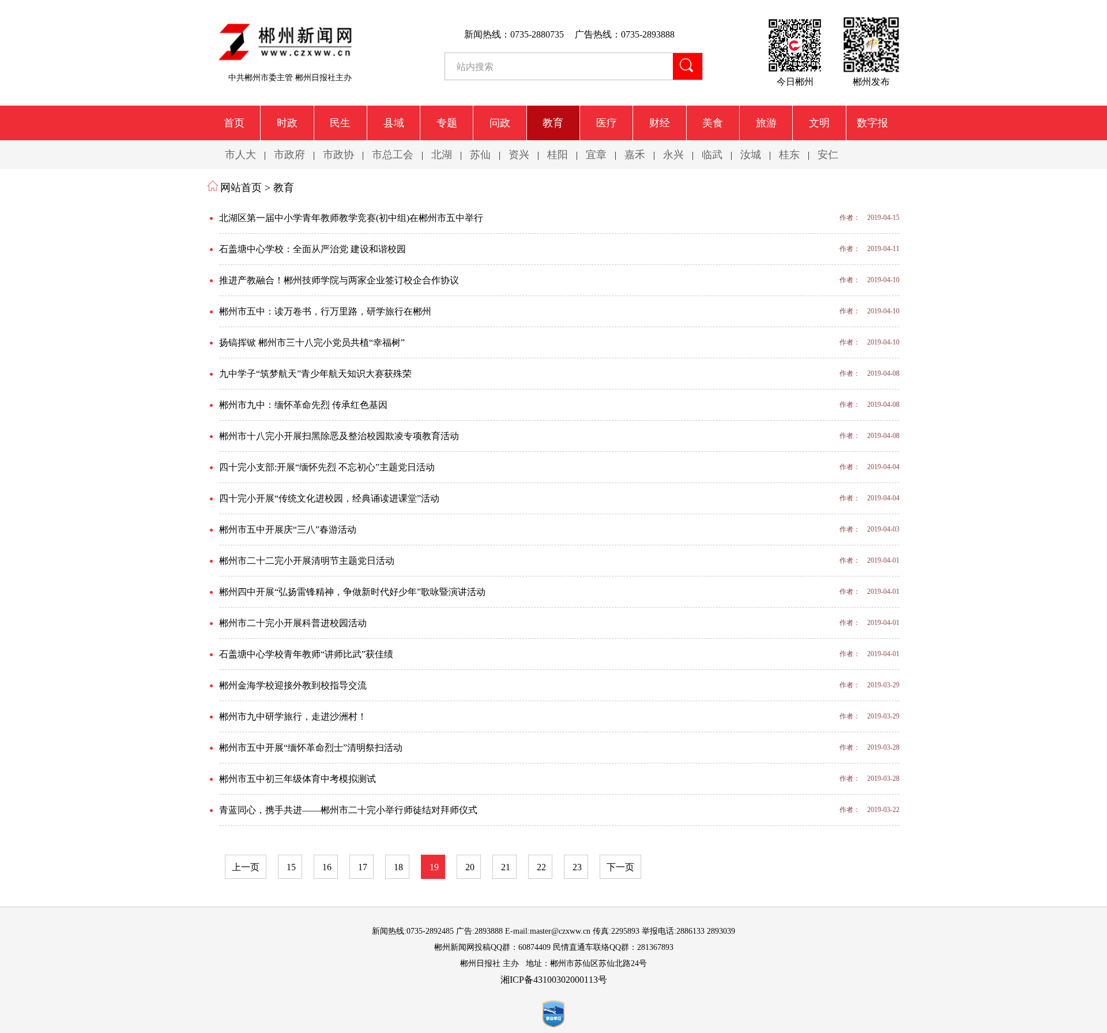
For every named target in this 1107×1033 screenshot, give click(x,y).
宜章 (596, 154)
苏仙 (480, 154)
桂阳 (557, 154)
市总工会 (392, 154)
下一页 (620, 867)
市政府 (289, 154)
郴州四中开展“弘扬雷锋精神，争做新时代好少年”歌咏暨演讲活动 (352, 592)
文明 (819, 123)
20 (470, 867)
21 (505, 867)
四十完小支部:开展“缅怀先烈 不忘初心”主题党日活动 (327, 467)
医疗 (606, 123)
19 (434, 867)
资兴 (519, 154)
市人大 (240, 154)
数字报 (872, 123)
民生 (340, 123)
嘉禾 (634, 154)
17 (362, 867)
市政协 (338, 154)
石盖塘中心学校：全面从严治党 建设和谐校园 (312, 249)
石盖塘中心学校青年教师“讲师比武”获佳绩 (306, 654)
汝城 (750, 154)
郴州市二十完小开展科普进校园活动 (293, 623)
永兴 (673, 154)
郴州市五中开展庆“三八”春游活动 (287, 529)
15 (291, 867)
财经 (659, 123)
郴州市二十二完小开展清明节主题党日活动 (306, 561)
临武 (712, 154)
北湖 (441, 154)
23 (577, 867)
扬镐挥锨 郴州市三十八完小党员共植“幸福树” (312, 342)
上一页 (245, 867)
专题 (446, 123)
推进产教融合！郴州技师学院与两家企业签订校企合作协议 (339, 280)
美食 (712, 123)
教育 (553, 123)
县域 (393, 123)
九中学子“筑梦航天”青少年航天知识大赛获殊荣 (315, 374)
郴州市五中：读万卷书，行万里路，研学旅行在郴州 (325, 311)
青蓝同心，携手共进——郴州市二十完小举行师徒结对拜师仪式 (348, 810)
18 (398, 867)
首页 (234, 123)
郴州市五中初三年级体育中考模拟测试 (297, 779)
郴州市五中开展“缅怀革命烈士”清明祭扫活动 (310, 748)
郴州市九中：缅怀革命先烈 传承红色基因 (303, 405)
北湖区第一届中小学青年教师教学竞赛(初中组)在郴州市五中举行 (351, 218)
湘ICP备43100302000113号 (553, 980)
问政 (500, 123)
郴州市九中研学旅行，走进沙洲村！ (293, 716)
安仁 (828, 154)
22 (541, 867)
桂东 (789, 154)
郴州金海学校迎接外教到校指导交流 (293, 685)
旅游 (766, 123)
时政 (287, 123)
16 (327, 867)
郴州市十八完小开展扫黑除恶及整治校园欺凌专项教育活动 (339, 436)
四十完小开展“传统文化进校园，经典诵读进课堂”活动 (329, 498)
